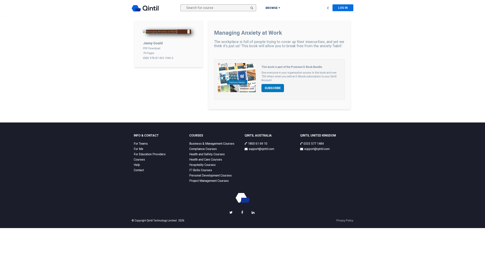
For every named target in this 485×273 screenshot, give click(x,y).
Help (137, 165)
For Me (138, 149)
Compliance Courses (203, 149)
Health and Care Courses (205, 159)
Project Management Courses (209, 181)
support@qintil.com (261, 149)
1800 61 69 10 (257, 143)
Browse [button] (272, 8)
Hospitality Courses (202, 165)
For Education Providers (150, 154)
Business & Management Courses (211, 143)
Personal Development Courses (210, 175)
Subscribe (273, 88)
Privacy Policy (344, 220)
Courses (139, 159)
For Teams (141, 143)
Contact (139, 170)
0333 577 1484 (314, 143)
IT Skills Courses (200, 170)
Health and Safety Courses (207, 154)
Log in (343, 7)
